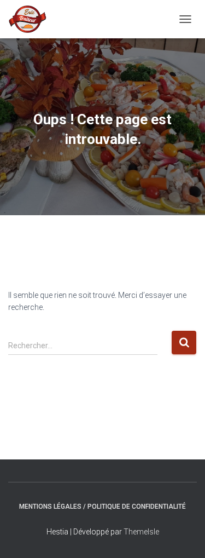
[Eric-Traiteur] (31, 19)
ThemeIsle (141, 531)
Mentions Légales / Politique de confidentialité (102, 506)
